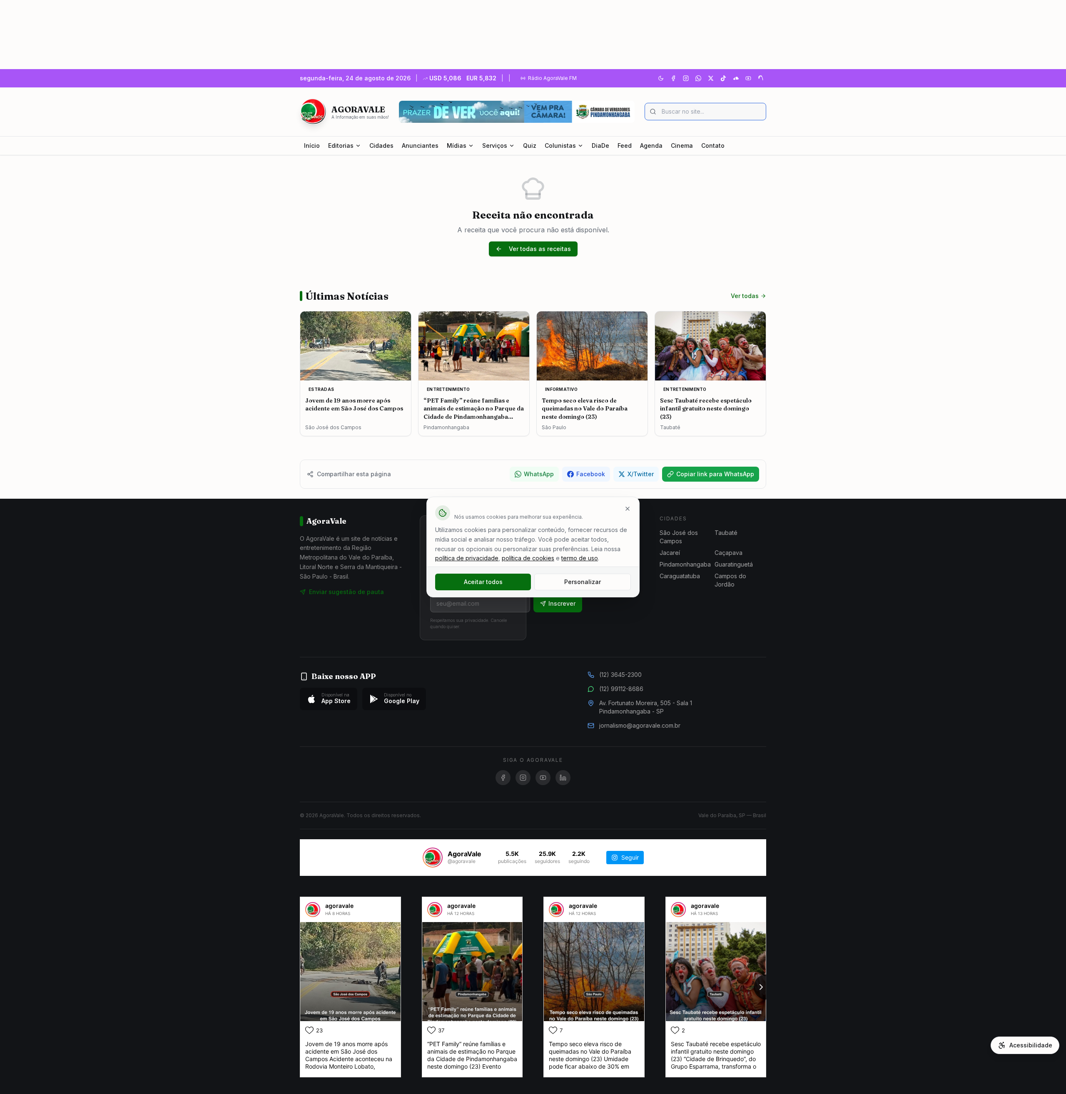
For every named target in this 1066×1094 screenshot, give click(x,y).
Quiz (529, 145)
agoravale (339, 905)
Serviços (494, 145)
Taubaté (726, 532)
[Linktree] (760, 78)
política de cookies (528, 558)
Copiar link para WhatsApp (715, 473)
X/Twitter (641, 473)
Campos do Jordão (730, 580)
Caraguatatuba (680, 575)
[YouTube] (748, 78)
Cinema (682, 145)
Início (312, 145)
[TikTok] (723, 78)
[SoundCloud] (735, 78)
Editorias (341, 145)
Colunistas (560, 145)
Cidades (381, 145)
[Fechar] (628, 509)
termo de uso (579, 558)
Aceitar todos (483, 581)
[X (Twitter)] (710, 78)
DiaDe (600, 145)
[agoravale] (313, 909)
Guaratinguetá (734, 564)
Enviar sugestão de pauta (346, 591)
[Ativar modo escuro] (660, 78)
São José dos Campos (679, 537)
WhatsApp (539, 473)
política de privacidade (466, 558)
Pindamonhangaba (685, 564)
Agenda (651, 145)
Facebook (590, 473)
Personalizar (582, 581)
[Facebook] (673, 78)
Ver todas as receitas (540, 248)
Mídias (456, 145)
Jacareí (670, 552)
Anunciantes (420, 145)
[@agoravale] (432, 857)
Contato (713, 145)
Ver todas (745, 295)
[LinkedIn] (562, 777)
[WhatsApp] (698, 78)
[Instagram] (685, 78)
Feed (625, 145)
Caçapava (728, 552)
